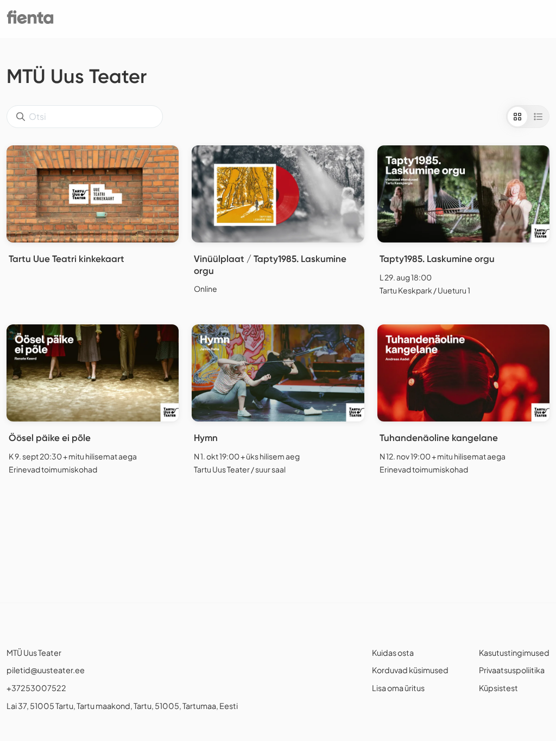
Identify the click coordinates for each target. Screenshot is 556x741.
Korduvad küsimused (410, 670)
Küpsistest (498, 688)
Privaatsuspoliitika (512, 670)
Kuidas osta (393, 652)
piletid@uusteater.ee (46, 670)
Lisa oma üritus (398, 688)
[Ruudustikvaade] (517, 116)
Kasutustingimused (514, 652)
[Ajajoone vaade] (538, 116)
